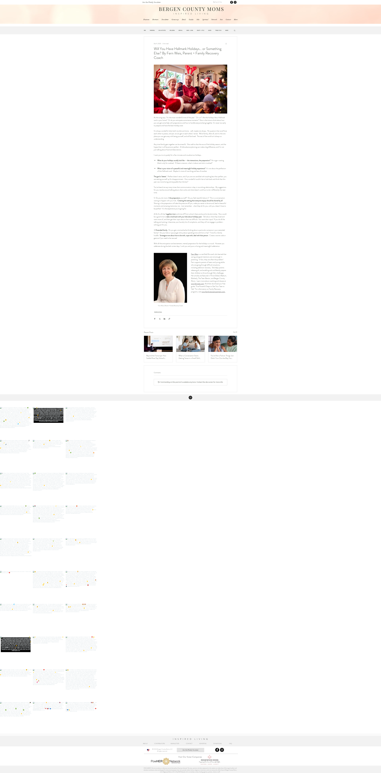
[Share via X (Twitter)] (160, 319)
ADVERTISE (202, 744)
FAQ (230, 744)
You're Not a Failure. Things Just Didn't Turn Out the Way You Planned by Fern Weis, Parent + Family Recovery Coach (222, 357)
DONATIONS (218, 744)
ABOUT (146, 744)
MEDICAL (180, 30)
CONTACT (189, 744)
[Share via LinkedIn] (164, 319)
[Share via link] (169, 319)
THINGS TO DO (218, 30)
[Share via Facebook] (155, 319)
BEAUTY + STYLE (200, 30)
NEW (145, 30)
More (226, 30)
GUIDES (209, 30)
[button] (235, 30)
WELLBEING (172, 30)
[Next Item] (375, 570)
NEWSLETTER (175, 744)
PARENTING (152, 30)
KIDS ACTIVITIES (162, 30)
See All (235, 332)
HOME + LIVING (189, 30)
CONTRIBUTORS (159, 744)
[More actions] (226, 43)
